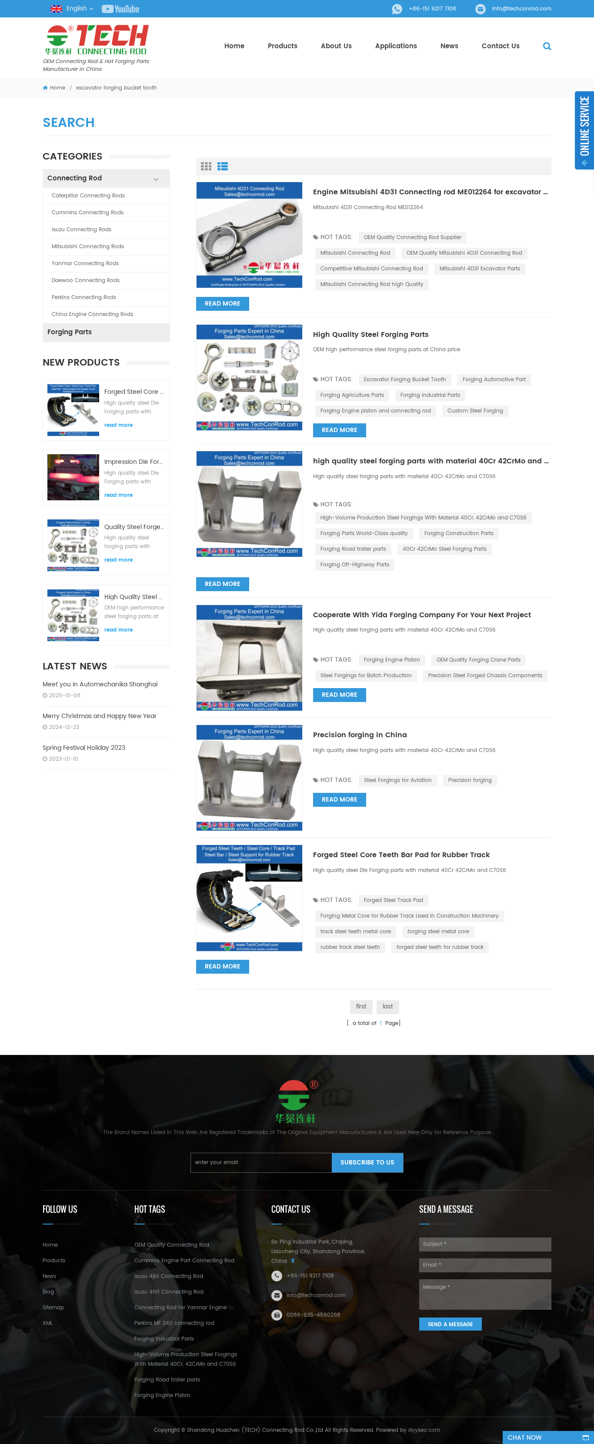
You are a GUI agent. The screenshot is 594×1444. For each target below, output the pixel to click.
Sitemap (53, 1308)
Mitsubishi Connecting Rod (355, 253)
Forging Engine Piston (392, 660)
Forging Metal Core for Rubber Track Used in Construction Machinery (409, 916)
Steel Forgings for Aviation (398, 780)
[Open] (584, 130)
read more (118, 425)
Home (234, 46)
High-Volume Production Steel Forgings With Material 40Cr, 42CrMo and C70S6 (423, 518)
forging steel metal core (438, 932)
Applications (396, 46)
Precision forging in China (360, 735)
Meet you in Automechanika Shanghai (100, 684)
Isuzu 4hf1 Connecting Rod (169, 1292)
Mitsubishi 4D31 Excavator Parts (480, 269)
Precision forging (470, 780)
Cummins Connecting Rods (87, 213)
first (361, 1006)
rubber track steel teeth (350, 947)
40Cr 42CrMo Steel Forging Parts (445, 549)
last (388, 1006)
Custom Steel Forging (475, 411)
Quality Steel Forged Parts (134, 527)
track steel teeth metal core (355, 932)
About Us (336, 46)
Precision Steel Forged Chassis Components (485, 676)
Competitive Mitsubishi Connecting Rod (371, 269)
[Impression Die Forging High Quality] (73, 477)
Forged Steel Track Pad (393, 900)
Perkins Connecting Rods (84, 297)
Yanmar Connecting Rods (85, 264)
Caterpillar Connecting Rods (88, 196)
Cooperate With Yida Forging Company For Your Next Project (422, 615)
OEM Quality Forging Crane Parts (479, 660)
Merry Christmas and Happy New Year (100, 716)
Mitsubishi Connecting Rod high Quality (372, 284)
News (449, 46)
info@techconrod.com (521, 9)
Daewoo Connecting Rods (86, 280)
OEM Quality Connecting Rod (171, 1245)
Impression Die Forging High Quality (134, 462)
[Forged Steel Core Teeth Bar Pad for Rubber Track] (73, 410)
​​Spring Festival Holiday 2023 (84, 748)
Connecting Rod (74, 178)
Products (282, 46)
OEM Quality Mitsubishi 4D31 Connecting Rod (464, 253)
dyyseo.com (424, 1430)
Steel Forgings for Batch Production (366, 676)
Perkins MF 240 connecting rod (174, 1323)
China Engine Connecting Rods (92, 314)
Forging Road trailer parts (353, 549)
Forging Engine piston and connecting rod (375, 411)
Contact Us (501, 46)
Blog (48, 1292)
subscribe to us (367, 1163)
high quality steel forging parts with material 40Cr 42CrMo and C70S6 (432, 462)
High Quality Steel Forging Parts (134, 597)
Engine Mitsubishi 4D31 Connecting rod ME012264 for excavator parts (432, 192)
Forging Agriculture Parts (352, 395)
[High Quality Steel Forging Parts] (73, 615)
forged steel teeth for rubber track (440, 947)
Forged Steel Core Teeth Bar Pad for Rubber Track (134, 392)
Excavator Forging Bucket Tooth (405, 380)
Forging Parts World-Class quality (364, 533)
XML (48, 1323)
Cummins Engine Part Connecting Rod (184, 1261)
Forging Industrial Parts (430, 395)
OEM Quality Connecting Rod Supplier (412, 237)
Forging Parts (69, 332)
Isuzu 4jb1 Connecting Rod (168, 1276)
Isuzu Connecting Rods (81, 230)
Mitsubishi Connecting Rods (88, 247)
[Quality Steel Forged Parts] (73, 545)
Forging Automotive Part (494, 380)
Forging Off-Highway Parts (354, 565)
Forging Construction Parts (459, 533)
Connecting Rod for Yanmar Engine (180, 1308)
